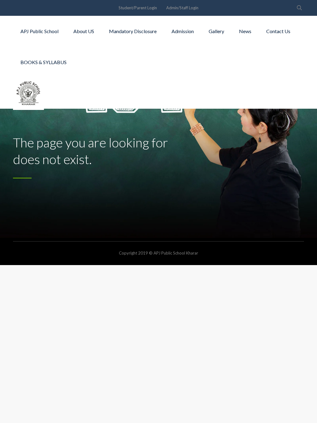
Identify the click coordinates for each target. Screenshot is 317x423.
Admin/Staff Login (182, 7)
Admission (183, 31)
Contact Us (278, 31)
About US (83, 31)
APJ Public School (39, 31)
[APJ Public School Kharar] (28, 93)
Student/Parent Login (138, 7)
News (245, 31)
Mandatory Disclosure (133, 31)
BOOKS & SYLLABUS (43, 62)
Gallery (216, 31)
